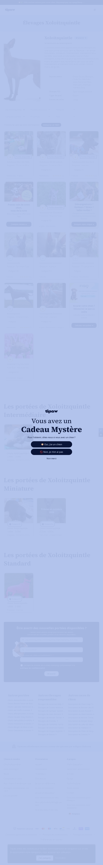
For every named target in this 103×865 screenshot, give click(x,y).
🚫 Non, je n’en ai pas (51, 451)
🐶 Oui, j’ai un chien (51, 444)
